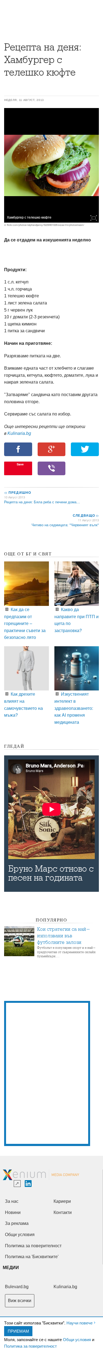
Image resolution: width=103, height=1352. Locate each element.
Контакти (63, 1212)
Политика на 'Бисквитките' (32, 1256)
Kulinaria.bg (19, 433)
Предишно (17, 492)
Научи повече (79, 1323)
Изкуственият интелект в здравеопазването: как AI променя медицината (73, 708)
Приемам (18, 1331)
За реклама (17, 1223)
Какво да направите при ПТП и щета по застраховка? (76, 619)
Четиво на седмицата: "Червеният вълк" (65, 524)
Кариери (62, 1201)
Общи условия (77, 1339)
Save (20, 464)
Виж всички (19, 1300)
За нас (11, 1201)
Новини (13, 1212)
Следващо (85, 515)
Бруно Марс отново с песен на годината (51, 873)
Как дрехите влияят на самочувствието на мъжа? (23, 704)
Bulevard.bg (17, 1286)
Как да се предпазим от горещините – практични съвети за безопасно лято (25, 623)
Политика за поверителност (30, 1346)
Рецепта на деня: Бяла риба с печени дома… (42, 501)
